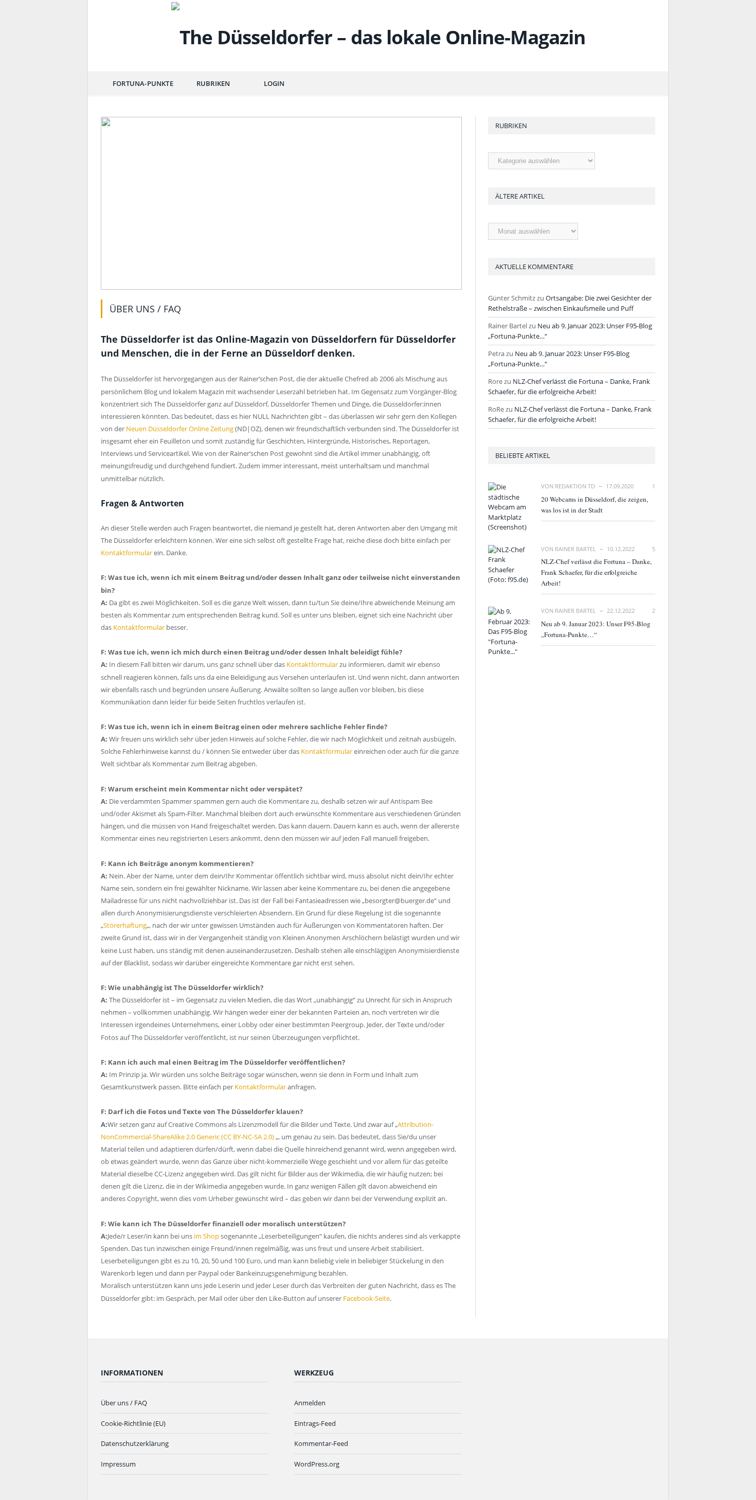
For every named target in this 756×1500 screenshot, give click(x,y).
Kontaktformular (126, 552)
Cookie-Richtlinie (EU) (133, 1423)
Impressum (118, 1464)
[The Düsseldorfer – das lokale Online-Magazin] (378, 35)
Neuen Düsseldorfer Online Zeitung (179, 428)
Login (274, 83)
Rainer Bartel (575, 549)
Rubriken (213, 83)
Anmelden (310, 1402)
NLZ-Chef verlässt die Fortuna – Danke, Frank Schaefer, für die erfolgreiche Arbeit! (569, 386)
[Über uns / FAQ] (281, 204)
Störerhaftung (125, 925)
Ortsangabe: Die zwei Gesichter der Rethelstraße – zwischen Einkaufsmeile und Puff (570, 303)
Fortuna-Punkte (143, 83)
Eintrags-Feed (315, 1423)
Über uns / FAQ (124, 1402)
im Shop (206, 1236)
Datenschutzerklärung (135, 1443)
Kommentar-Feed (321, 1443)
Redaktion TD (575, 486)
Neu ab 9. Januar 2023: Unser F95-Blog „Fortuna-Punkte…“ (596, 629)
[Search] (641, 83)
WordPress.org (316, 1464)
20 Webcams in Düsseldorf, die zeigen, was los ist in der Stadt (594, 505)
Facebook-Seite (366, 1298)
